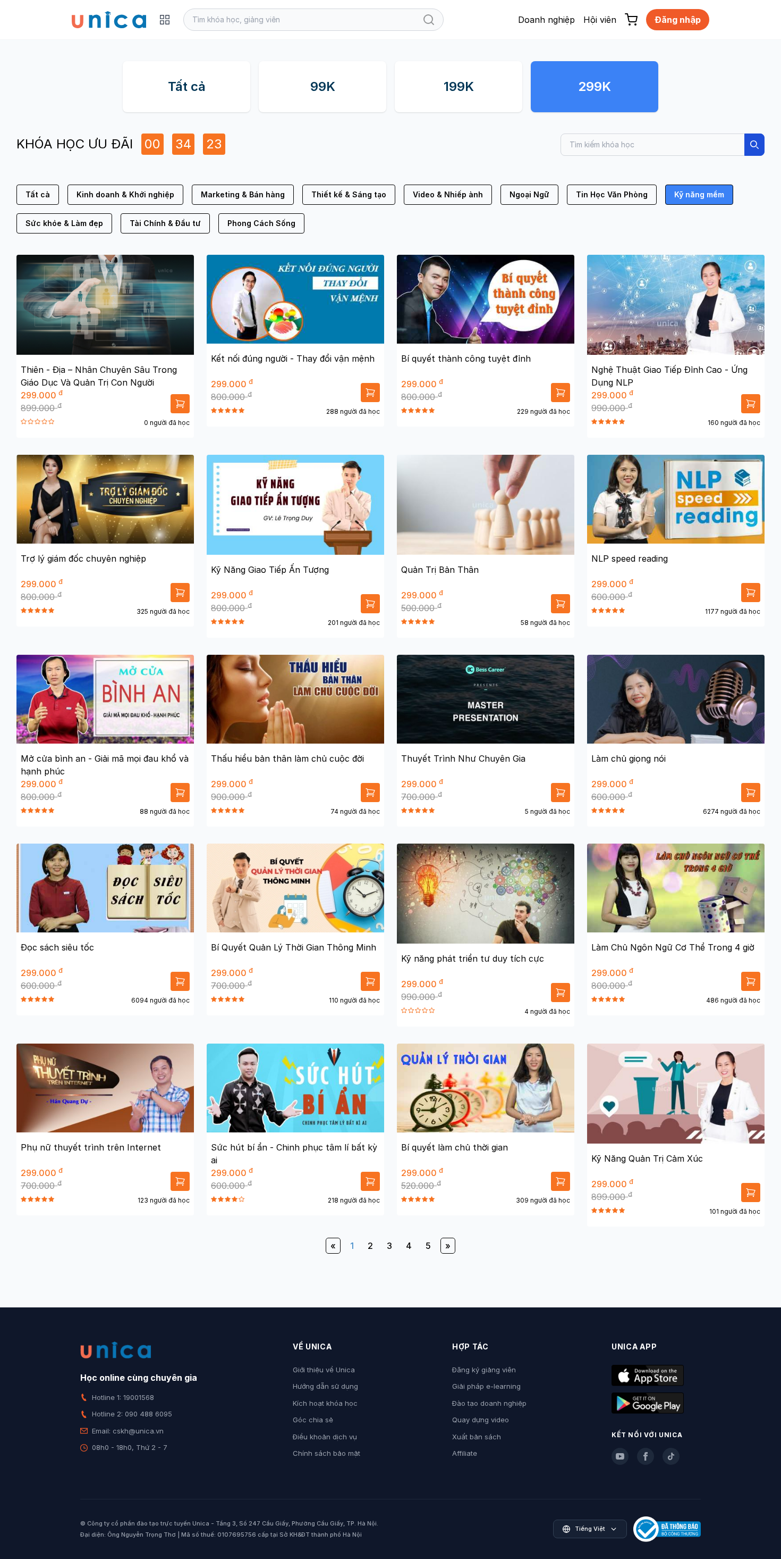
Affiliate (464, 1453)
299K (594, 86)
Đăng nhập (678, 19)
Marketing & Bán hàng (243, 194)
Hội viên (599, 19)
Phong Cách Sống (261, 223)
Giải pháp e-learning (486, 1386)
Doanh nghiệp (546, 19)
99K (322, 86)
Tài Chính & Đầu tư (165, 223)
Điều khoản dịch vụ (325, 1436)
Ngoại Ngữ (529, 194)
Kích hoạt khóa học (325, 1403)
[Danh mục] (165, 20)
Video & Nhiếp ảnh (448, 194)
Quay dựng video (480, 1419)
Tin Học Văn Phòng (612, 194)
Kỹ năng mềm (699, 194)
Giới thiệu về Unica (324, 1369)
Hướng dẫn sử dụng (325, 1386)
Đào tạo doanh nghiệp (489, 1403)
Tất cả (187, 86)
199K (459, 86)
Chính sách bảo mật (326, 1453)
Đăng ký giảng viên (484, 1369)
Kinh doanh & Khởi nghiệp (125, 194)
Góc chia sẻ (313, 1419)
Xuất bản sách (476, 1436)
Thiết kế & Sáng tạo (348, 194)
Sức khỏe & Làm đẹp (64, 223)
